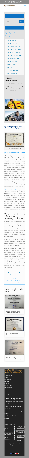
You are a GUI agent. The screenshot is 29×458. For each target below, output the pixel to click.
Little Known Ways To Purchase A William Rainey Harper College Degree (13, 358)
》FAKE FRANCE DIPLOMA (12, 58)
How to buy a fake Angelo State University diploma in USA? (13, 312)
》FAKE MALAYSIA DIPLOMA (13, 52)
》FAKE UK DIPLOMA (11, 43)
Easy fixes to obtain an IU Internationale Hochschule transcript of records (14, 281)
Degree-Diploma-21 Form (11, 33)
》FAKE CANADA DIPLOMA (13, 46)
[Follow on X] (13, 453)
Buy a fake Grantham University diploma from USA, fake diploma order (13, 334)
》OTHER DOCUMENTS (12, 73)
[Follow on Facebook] (11, 453)
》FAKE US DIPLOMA (11, 40)
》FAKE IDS (9, 67)
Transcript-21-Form (10, 36)
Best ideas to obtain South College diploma (14, 274)
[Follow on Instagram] (16, 453)
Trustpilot (14, 449)
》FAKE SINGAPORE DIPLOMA (13, 55)
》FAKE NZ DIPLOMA (11, 61)
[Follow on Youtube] (18, 453)
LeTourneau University (10, 190)
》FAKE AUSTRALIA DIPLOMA (13, 49)
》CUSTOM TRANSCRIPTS (12, 70)
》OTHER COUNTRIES (11, 64)
